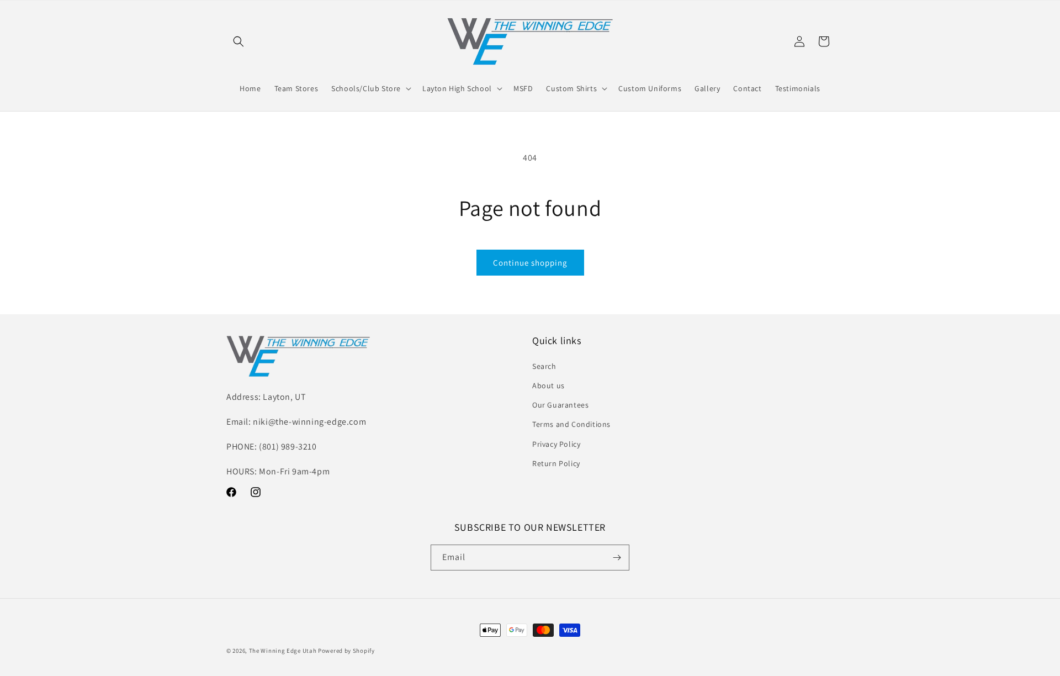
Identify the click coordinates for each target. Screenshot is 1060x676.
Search (544, 366)
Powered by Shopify (346, 650)
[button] (238, 41)
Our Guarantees (560, 405)
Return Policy (556, 463)
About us (548, 385)
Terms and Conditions (571, 424)
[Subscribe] (617, 558)
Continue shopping (530, 262)
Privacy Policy (556, 444)
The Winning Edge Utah (283, 650)
